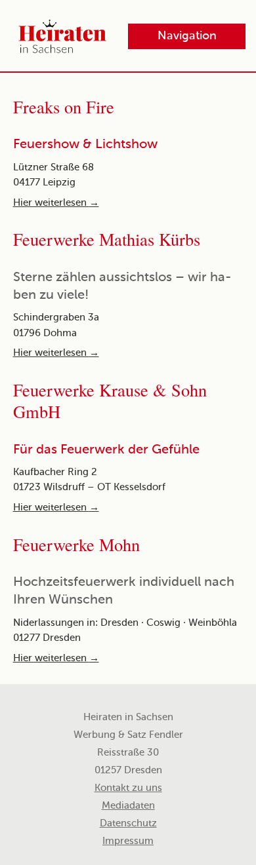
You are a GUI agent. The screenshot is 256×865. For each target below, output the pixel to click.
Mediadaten (128, 806)
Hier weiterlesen (56, 203)
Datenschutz (128, 823)
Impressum (128, 841)
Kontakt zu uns (128, 788)
